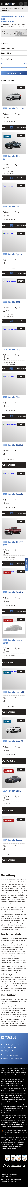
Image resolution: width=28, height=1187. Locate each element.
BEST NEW (8, 3)
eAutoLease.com (6, 1176)
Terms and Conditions (7, 1179)
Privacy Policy (5, 1181)
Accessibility (17, 1179)
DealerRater (22, 1130)
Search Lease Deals (14, 73)
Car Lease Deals (11, 8)
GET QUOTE (20, 88)
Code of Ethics (14, 1181)
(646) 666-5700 (21, 4)
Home (3, 8)
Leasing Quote (26, 564)
